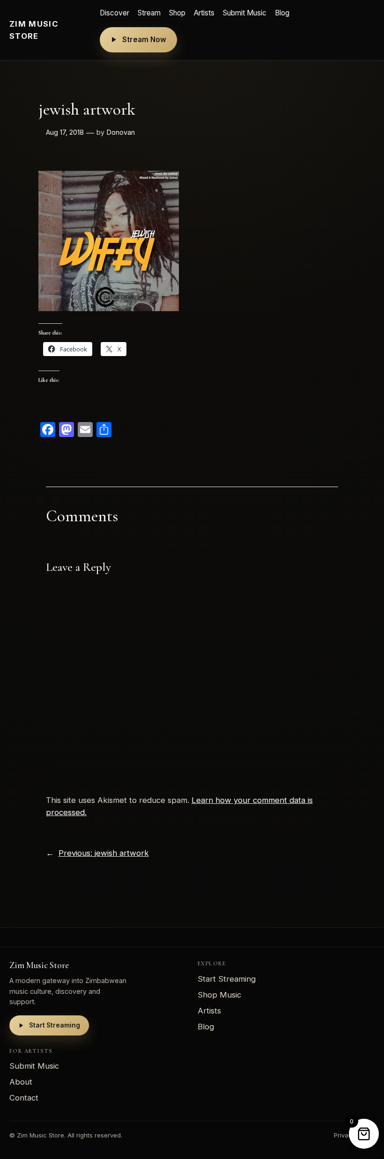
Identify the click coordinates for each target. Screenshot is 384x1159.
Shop (177, 12)
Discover (114, 12)
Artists (204, 12)
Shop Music (219, 994)
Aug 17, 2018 (65, 132)
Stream (149, 12)
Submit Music (244, 12)
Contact (23, 1097)
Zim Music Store (34, 30)
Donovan (121, 132)
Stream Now (144, 39)
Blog (282, 12)
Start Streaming (54, 1025)
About (20, 1081)
